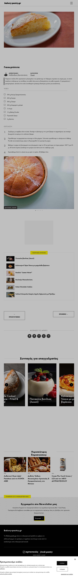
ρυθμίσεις (2, 568)
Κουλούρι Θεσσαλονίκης (24, 280)
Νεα (5, 473)
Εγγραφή (38, 518)
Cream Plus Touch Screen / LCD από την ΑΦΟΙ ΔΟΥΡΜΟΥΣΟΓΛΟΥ (62, 478)
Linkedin (43, 336)
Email (48, 336)
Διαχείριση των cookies (67, 574)
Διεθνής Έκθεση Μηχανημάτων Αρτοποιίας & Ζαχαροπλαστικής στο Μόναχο (38, 480)
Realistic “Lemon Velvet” (24, 272)
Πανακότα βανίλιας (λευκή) (25, 258)
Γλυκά (32, 75)
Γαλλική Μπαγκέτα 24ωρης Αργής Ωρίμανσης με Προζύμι (35, 294)
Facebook (29, 336)
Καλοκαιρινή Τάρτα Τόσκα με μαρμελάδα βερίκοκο (32, 265)
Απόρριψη (62, 569)
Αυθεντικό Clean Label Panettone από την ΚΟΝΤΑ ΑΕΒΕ (14, 478)
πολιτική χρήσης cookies (6, 574)
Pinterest (39, 336)
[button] (72, 158)
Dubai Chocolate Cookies (24, 287)
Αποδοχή (62, 563)
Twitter (34, 336)
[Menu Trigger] (71, 3)
